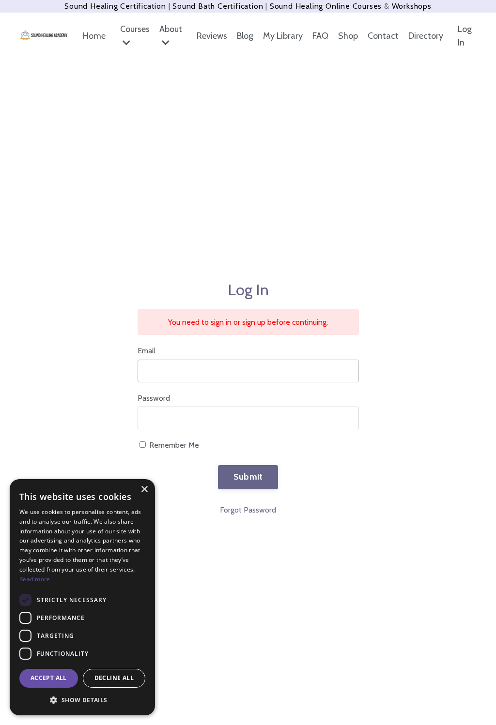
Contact (383, 35)
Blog (245, 35)
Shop (348, 35)
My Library (283, 35)
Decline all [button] (114, 678)
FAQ (320, 35)
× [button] (144, 489)
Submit (248, 476)
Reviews (212, 35)
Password (154, 398)
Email (146, 350)
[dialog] (82, 597)
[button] (82, 700)
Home (94, 35)
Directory (425, 35)
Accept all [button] (49, 678)
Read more (34, 579)
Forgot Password (248, 509)
